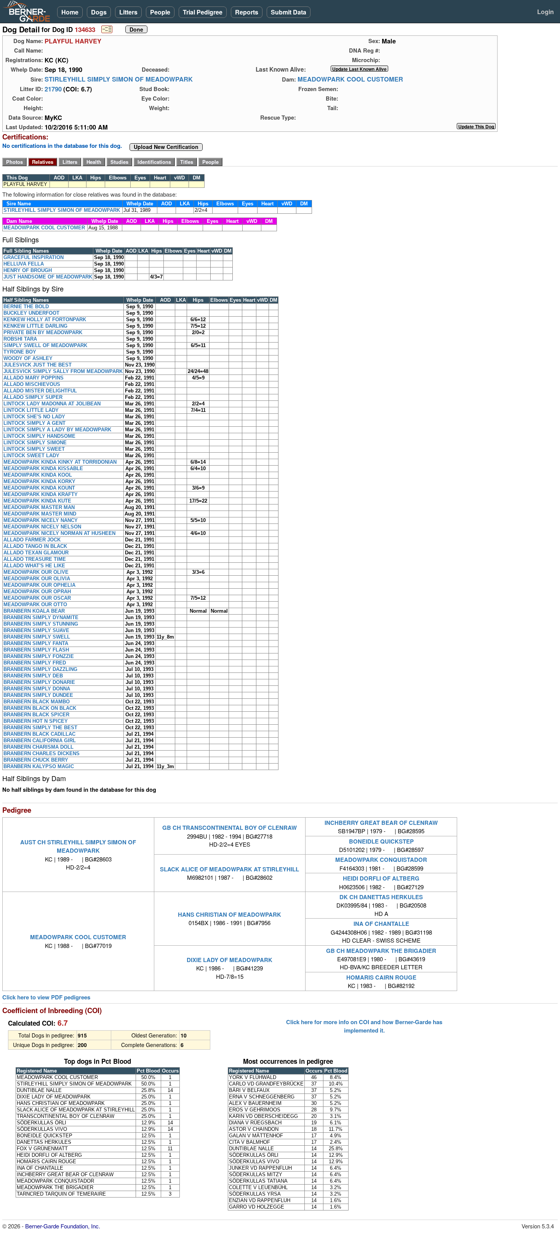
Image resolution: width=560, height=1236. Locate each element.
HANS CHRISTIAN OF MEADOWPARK (229, 914)
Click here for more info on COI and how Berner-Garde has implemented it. (364, 1026)
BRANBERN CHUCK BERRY (35, 760)
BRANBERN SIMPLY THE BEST (40, 727)
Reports (246, 12)
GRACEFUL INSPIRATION (33, 257)
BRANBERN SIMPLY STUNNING (40, 624)
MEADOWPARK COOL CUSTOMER (350, 79)
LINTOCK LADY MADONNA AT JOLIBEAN (52, 404)
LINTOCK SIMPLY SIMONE (35, 442)
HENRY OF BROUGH (27, 270)
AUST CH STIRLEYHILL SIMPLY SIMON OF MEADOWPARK (78, 846)
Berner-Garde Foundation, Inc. (62, 1226)
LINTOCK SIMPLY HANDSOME (39, 436)
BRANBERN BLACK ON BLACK (39, 708)
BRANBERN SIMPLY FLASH (36, 650)
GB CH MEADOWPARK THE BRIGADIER (381, 950)
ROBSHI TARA (20, 339)
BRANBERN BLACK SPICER (36, 714)
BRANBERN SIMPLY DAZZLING (40, 669)
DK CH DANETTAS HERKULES (381, 897)
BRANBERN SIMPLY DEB (33, 676)
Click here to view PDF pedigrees (46, 997)
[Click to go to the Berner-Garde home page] (28, 10)
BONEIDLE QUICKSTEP (381, 841)
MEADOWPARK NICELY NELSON (42, 527)
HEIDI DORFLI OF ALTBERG (381, 878)
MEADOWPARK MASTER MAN (39, 507)
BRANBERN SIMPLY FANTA (35, 643)
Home (69, 12)
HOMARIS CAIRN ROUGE (381, 977)
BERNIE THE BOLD (26, 306)
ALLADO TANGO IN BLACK (35, 546)
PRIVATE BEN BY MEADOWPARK (42, 332)
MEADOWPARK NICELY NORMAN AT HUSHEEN (59, 533)
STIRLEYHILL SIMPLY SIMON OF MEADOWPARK (119, 79)
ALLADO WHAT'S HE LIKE (34, 565)
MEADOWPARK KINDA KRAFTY (40, 494)
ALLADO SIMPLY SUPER (32, 397)
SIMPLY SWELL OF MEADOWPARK (45, 345)
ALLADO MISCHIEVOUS (31, 384)
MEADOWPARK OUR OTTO (35, 604)
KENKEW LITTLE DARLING (35, 326)
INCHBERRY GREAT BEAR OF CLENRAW (381, 822)
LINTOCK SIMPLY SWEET (34, 449)
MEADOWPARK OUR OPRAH (37, 591)
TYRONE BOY (19, 352)
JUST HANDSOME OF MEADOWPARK (47, 277)
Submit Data (288, 12)
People (160, 12)
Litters (128, 12)
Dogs (99, 12)
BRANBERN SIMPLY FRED (34, 663)
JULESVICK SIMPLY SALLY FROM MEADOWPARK (63, 371)
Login (545, 11)
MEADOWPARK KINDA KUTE (37, 501)
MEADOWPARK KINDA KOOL (37, 475)
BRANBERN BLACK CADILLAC (39, 734)
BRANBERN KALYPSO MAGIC (38, 766)
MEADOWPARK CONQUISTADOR (381, 859)
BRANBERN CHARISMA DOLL (38, 747)
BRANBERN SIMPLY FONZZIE (38, 656)
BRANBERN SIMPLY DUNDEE (38, 695)
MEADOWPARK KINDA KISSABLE (43, 468)
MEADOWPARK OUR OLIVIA (36, 578)
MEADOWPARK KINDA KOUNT (39, 488)
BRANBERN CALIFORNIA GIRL (39, 740)
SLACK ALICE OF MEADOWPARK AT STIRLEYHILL (229, 869)
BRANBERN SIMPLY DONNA (36, 689)
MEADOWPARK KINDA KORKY (39, 481)
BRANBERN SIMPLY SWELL (36, 637)
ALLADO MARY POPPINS (33, 378)
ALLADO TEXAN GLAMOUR (36, 553)
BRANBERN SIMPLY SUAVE (36, 630)
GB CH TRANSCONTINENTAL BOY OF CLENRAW (229, 827)
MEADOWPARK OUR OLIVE (36, 572)
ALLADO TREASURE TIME (34, 559)
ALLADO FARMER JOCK (32, 540)
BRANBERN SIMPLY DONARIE (39, 682)
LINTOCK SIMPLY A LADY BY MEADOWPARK (57, 429)
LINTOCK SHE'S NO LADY (34, 416)
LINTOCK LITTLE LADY (31, 410)
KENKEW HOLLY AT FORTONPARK (44, 319)
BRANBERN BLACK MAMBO (36, 701)
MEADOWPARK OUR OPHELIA (39, 585)
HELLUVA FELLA (23, 264)
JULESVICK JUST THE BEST (37, 365)
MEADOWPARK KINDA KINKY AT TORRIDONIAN (60, 462)
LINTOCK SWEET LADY (31, 455)
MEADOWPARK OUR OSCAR (37, 598)
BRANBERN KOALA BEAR (34, 611)
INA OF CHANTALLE (381, 923)
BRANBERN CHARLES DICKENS (41, 753)
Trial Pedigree (202, 12)
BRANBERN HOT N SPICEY (35, 721)
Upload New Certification (166, 147)
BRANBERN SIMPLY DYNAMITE (40, 617)
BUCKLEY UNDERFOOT (31, 313)
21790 (53, 88)
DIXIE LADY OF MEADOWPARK (229, 960)
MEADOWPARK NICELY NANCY (40, 520)
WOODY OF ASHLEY (28, 358)
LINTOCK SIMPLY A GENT (34, 423)
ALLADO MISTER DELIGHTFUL (40, 391)
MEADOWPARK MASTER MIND (39, 514)
